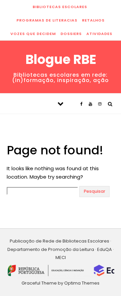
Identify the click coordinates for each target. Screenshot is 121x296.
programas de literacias (46, 20)
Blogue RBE (61, 59)
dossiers (71, 33)
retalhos (93, 20)
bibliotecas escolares (60, 6)
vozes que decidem (33, 33)
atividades (99, 33)
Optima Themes (81, 283)
